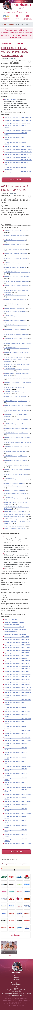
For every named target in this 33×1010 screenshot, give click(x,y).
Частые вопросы (16, 984)
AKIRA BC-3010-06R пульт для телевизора (17, 272)
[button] (6, 17)
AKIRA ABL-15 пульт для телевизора (15, 235)
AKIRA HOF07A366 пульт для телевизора (16, 348)
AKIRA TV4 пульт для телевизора (14, 526)
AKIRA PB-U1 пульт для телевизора (14, 483)
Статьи (16, 986)
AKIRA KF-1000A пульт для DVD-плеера (16, 424)
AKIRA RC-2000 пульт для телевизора (15, 486)
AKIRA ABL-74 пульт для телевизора (15, 249)
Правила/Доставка (16, 983)
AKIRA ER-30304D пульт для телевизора (16, 281)
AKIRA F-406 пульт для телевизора (14, 308)
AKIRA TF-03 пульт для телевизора (14, 519)
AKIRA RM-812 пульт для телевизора (15, 493)
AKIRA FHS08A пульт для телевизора (15, 329)
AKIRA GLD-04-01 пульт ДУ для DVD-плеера (17, 343)
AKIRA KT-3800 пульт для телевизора (15, 446)
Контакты (16, 988)
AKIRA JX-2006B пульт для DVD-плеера (16, 405)
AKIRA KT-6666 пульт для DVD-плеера (15, 460)
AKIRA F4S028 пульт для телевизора (15, 304)
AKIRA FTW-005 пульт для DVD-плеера (16, 338)
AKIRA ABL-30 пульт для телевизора (15, 244)
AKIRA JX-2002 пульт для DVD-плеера (15, 401)
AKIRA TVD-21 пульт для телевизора (15, 528)
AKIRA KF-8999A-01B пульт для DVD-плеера (17, 442)
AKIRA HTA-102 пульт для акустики (14, 357)
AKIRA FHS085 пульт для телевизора (15, 320)
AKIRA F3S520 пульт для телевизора (15, 299)
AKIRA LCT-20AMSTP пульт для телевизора (17, 469)
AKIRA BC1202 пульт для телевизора (15, 267)
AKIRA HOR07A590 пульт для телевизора (16, 352)
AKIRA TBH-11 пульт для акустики (14, 511)
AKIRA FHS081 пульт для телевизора (15, 316)
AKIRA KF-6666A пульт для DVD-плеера (16, 428)
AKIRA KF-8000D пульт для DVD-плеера (16, 433)
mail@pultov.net (16, 991)
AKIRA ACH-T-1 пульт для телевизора (15, 258)
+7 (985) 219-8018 (23, 12)
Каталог (16, 977)
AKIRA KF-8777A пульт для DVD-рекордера (17, 437)
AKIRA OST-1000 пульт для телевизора (16, 478)
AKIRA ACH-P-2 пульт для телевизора (15, 253)
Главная (16, 976)
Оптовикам (16, 979)
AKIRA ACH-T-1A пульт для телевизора (15, 263)
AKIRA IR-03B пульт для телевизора (15, 396)
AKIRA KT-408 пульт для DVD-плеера (15, 451)
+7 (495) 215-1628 (11, 12)
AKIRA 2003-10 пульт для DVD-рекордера (16, 230)
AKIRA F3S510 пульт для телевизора (15, 295)
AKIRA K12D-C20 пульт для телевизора (16, 419)
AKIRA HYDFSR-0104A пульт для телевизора (17, 382)
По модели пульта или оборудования (14, 864)
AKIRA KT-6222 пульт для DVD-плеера (15, 456)
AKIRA (11, 24)
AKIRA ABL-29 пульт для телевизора (15, 240)
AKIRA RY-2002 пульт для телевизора (15, 498)
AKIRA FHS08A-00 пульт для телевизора (16, 334)
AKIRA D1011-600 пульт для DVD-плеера (16, 276)
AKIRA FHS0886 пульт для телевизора (15, 325)
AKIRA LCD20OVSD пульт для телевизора (16, 465)
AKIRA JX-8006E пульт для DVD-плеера (16, 410)
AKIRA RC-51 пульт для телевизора (14, 490)
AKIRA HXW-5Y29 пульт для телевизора (16, 378)
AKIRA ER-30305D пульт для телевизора (16, 285)
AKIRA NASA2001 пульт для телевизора (16, 474)
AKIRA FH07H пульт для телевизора (15, 311)
